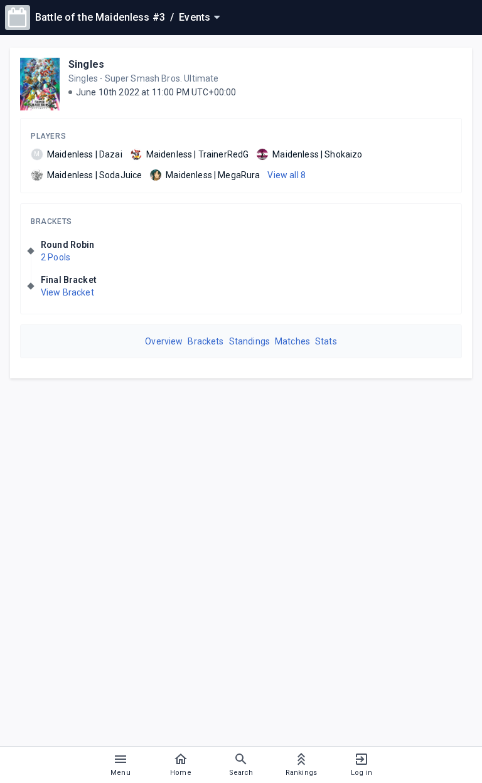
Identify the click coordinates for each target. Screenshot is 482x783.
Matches (292, 341)
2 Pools (55, 257)
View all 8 (286, 175)
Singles (86, 64)
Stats (326, 341)
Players (48, 136)
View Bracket (67, 292)
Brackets (51, 221)
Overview (164, 341)
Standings (249, 341)
